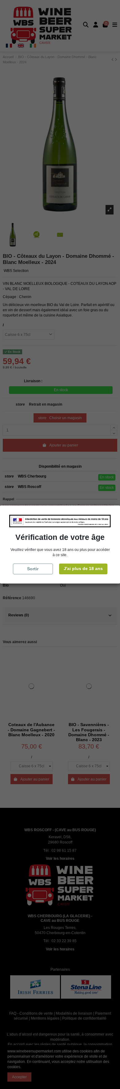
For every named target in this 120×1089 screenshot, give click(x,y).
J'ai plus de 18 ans (83, 568)
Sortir (32, 568)
